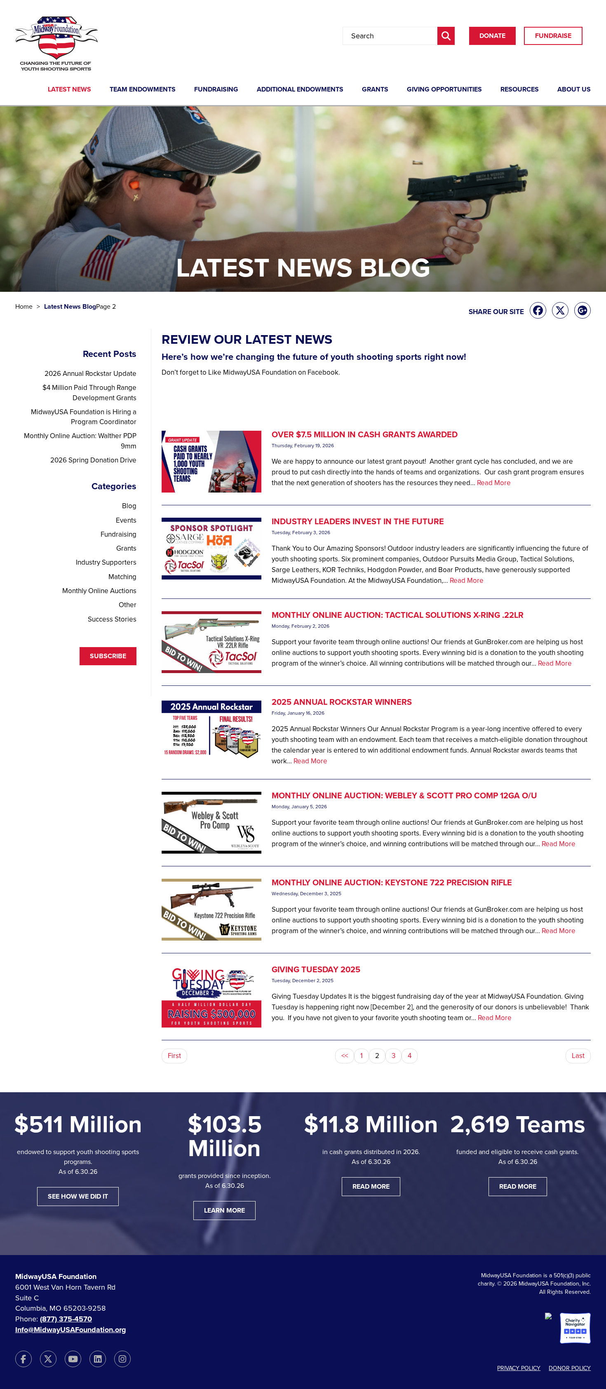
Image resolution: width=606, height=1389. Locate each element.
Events (126, 520)
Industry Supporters (106, 562)
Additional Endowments (300, 90)
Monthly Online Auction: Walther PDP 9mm (80, 441)
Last (578, 1055)
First (174, 1055)
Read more (371, 1187)
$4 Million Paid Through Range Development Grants (89, 392)
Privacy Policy (518, 1368)
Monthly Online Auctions (99, 591)
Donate (492, 36)
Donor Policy (570, 1368)
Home (24, 307)
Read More (494, 483)
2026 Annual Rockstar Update (90, 373)
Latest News (69, 90)
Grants (375, 90)
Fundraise (553, 36)
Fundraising (216, 90)
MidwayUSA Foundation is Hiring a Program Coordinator (83, 417)
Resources (519, 90)
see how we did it (78, 1196)
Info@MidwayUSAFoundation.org (70, 1329)
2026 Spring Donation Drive (93, 460)
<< (344, 1055)
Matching (122, 576)
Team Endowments (143, 90)
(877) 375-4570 (66, 1318)
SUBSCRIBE (108, 656)
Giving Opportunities (444, 90)
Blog (129, 506)
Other (127, 605)
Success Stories (112, 619)
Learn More (224, 1210)
